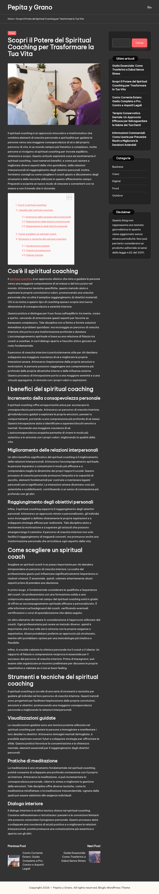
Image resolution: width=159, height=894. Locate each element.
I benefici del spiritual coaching (35, 210)
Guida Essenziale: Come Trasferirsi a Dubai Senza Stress (128, 69)
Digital (116, 181)
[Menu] (149, 7)
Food (12, 33)
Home (11, 18)
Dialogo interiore (34, 255)
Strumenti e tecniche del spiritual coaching (42, 239)
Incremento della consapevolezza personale (48, 217)
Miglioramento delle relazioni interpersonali (48, 221)
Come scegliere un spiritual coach (37, 233)
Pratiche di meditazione (38, 250)
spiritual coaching (21, 279)
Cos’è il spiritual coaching (32, 205)
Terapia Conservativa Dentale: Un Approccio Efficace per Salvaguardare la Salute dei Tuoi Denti (129, 119)
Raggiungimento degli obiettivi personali (46, 226)
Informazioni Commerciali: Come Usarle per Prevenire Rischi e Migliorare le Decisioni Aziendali (129, 139)
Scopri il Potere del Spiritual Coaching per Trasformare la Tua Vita (129, 85)
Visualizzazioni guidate (38, 245)
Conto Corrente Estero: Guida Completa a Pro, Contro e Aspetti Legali (127, 101)
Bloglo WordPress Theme (114, 887)
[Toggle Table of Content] (67, 197)
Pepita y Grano (30, 7)
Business (117, 166)
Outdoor (117, 195)
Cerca (139, 43)
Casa (115, 174)
